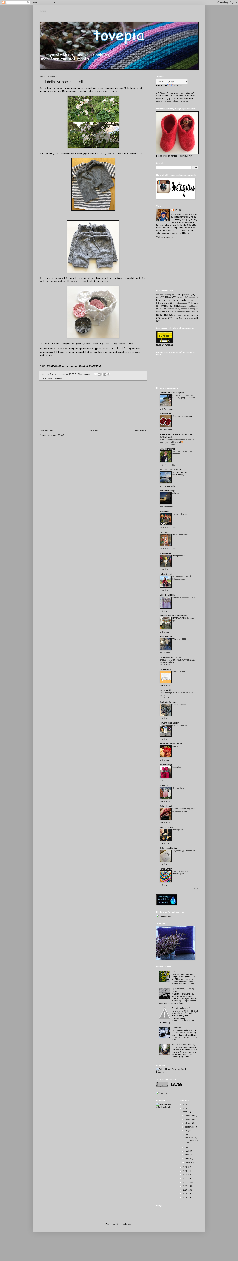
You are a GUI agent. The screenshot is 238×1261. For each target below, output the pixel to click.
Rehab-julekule (178, 830)
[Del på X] (102, 374)
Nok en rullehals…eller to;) (183, 1045)
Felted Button (166, 869)
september (190, 1127)
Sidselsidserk (166, 806)
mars (187, 1155)
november (189, 1119)
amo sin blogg (166, 765)
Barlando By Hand (168, 702)
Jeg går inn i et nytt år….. (183, 1008)
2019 (185, 1105)
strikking (58, 378)
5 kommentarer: (84, 374)
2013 (185, 1178)
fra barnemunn (181, 303)
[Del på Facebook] (105, 374)
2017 (185, 1112)
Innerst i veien (166, 827)
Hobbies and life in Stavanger (173, 616)
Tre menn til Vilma (179, 514)
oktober (188, 1123)
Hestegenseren (178, 556)
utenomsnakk (191, 318)
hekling (51, 378)
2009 (185, 1194)
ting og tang (192, 315)
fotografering (162, 303)
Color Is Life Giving (179, 725)
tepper (180, 315)
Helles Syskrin (166, 574)
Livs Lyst (164, 532)
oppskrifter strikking (164, 311)
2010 (185, 1190)
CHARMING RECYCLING (171, 657)
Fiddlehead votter (179, 704)
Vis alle (195, 888)
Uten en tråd (165, 690)
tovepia (43, 11)
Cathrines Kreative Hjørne (172, 393)
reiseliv (181, 311)
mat (161, 309)
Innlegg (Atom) (57, 435)
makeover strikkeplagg (189, 306)
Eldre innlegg (140, 430)
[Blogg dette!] (99, 374)
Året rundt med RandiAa (171, 744)
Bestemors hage (167, 491)
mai (187, 1147)
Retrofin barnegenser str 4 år (183, 597)
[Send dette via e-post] (95, 374)
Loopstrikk (176, 767)
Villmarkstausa (167, 636)
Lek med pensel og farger (166, 295)
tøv (176, 318)
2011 (185, 1186)
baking (192, 297)
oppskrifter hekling (188, 309)
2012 (185, 1182)
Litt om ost (176, 746)
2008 (185, 1197)
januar (188, 1162)
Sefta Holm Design (168, 848)
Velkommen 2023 (179, 639)
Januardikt (176, 1028)
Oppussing (184, 294)
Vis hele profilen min (165, 237)
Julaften (175, 493)
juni (187, 1134)
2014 (185, 1175)
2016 (185, 1167)
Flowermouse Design (169, 723)
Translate (178, 85)
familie (190, 300)
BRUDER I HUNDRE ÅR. (171, 470)
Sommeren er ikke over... (182, 416)
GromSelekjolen (178, 788)
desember (189, 1115)
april (187, 1151)
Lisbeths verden (167, 595)
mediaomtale (172, 309)
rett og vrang (165, 413)
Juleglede (164, 511)
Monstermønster (167, 449)
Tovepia (177, 210)
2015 (185, 1171)
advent (180, 297)
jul (175, 306)
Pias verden (165, 669)
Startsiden (93, 430)
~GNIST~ (164, 785)
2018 (185, 1108)
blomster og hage (167, 300)
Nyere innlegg (46, 430)
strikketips (191, 311)
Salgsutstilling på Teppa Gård (183, 851)
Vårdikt (175, 972)
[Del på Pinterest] (108, 374)
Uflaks (168, 297)
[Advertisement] (93, 405)
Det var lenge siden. (180, 535)
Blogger (128, 1224)
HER (121, 348)
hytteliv (164, 305)
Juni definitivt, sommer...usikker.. (65, 82)
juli (186, 1131)
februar (188, 1158)
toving (164, 318)
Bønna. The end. (179, 672)
